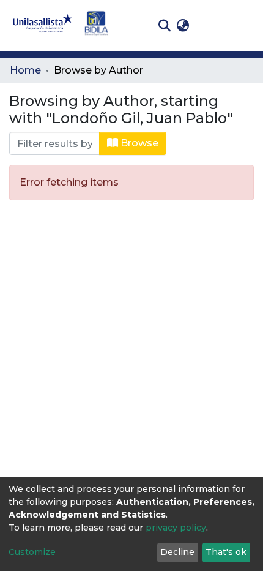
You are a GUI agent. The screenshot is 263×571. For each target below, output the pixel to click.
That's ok (226, 552)
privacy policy (176, 527)
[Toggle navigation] (244, 25)
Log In (211, 25)
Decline (177, 552)
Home (25, 70)
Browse (138, 143)
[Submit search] (164, 25)
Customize (32, 552)
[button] (182, 25)
